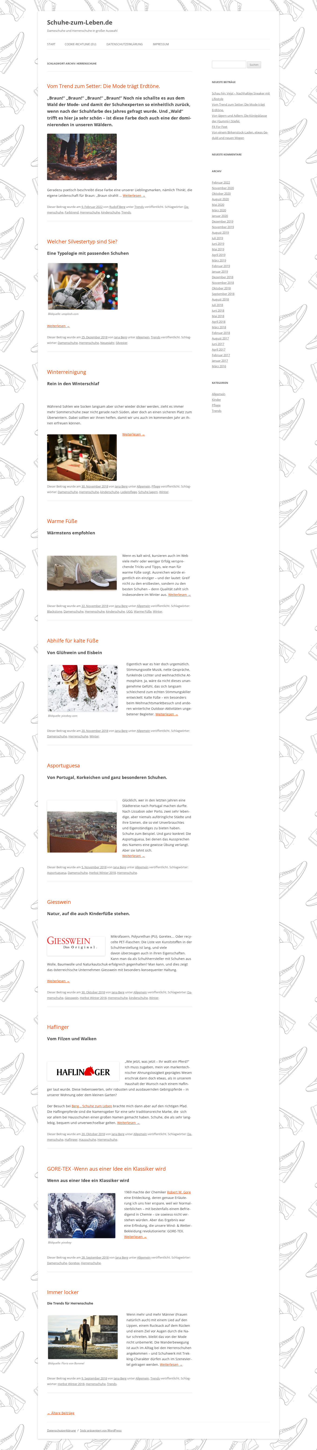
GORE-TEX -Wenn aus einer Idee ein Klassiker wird (106, 1168)
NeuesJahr (107, 343)
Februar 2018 (221, 333)
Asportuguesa (63, 765)
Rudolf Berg (117, 207)
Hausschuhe (87, 1139)
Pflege (156, 486)
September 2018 (223, 294)
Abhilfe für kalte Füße (72, 640)
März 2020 (219, 210)
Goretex (74, 1263)
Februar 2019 (221, 266)
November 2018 (223, 283)
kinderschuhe (110, 212)
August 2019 (220, 232)
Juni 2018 (218, 310)
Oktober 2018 (221, 288)
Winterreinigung (66, 371)
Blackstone (54, 611)
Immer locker (63, 1292)
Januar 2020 (220, 216)
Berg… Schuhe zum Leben (92, 1106)
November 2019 (223, 227)
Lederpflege (128, 492)
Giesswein (59, 901)
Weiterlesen (134, 195)
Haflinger (58, 1026)
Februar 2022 (221, 182)
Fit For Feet (219, 127)
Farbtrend (72, 212)
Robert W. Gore (179, 1192)
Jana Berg (120, 337)
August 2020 (220, 199)
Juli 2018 (217, 305)
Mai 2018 (218, 316)
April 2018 (218, 322)
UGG (129, 611)
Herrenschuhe (90, 212)
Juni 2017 (218, 344)
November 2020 (223, 188)
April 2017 (218, 349)
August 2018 (220, 299)
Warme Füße (62, 520)
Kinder (216, 399)
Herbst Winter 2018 (102, 873)
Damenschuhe (68, 343)
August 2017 (220, 338)
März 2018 (219, 327)
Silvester (121, 343)
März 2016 (219, 366)
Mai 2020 (218, 205)
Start (51, 44)
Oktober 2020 (221, 193)
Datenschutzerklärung (125, 44)
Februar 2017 (221, 355)
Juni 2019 (218, 244)
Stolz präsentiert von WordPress (101, 1430)
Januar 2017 (220, 360)
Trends (139, 207)
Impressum (161, 44)
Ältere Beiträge (60, 1413)
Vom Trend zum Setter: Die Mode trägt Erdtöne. (103, 85)
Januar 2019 (220, 271)
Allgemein (142, 337)
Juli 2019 (217, 238)
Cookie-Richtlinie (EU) (80, 44)
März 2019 (219, 260)
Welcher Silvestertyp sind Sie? (82, 241)
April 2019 (218, 255)
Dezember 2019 (222, 221)
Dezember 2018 (222, 277)
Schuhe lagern (148, 492)
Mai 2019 (218, 249)
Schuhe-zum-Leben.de (79, 22)
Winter (163, 492)
